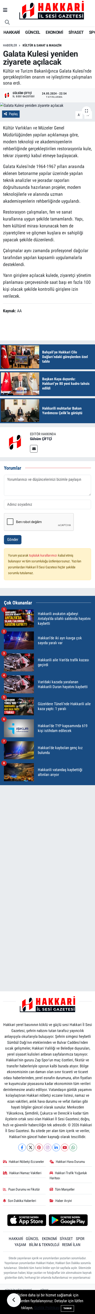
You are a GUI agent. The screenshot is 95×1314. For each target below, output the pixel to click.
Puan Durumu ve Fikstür (24, 1189)
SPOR (80, 1238)
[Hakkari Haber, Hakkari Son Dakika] (51, 10)
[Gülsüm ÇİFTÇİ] (15, 441)
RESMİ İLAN (71, 1244)
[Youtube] (64, 1147)
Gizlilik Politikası (47, 1307)
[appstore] (26, 1221)
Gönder (12, 539)
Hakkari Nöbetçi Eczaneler (26, 1162)
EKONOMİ (54, 32)
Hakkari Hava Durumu (70, 1162)
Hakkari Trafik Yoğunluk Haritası (68, 1175)
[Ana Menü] (5, 10)
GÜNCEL (32, 32)
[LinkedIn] (56, 1147)
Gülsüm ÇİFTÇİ (41, 439)
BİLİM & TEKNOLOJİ (44, 1244)
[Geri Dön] (14, 1300)
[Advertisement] (47, 836)
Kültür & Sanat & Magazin (42, 45)
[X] (30, 1147)
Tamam (67, 1308)
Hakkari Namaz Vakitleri (25, 1173)
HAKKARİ (11, 32)
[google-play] (68, 1221)
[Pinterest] (39, 1147)
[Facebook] (22, 1147)
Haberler (10, 45)
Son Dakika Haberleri (22, 1201)
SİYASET (76, 32)
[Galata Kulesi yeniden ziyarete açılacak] (47, 105)
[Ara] (7, 22)
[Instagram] (47, 1147)
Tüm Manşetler (65, 1189)
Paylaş (13, 114)
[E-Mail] (34, 449)
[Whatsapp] (73, 1147)
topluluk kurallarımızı (43, 555)
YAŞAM (20, 1244)
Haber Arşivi (63, 1201)
